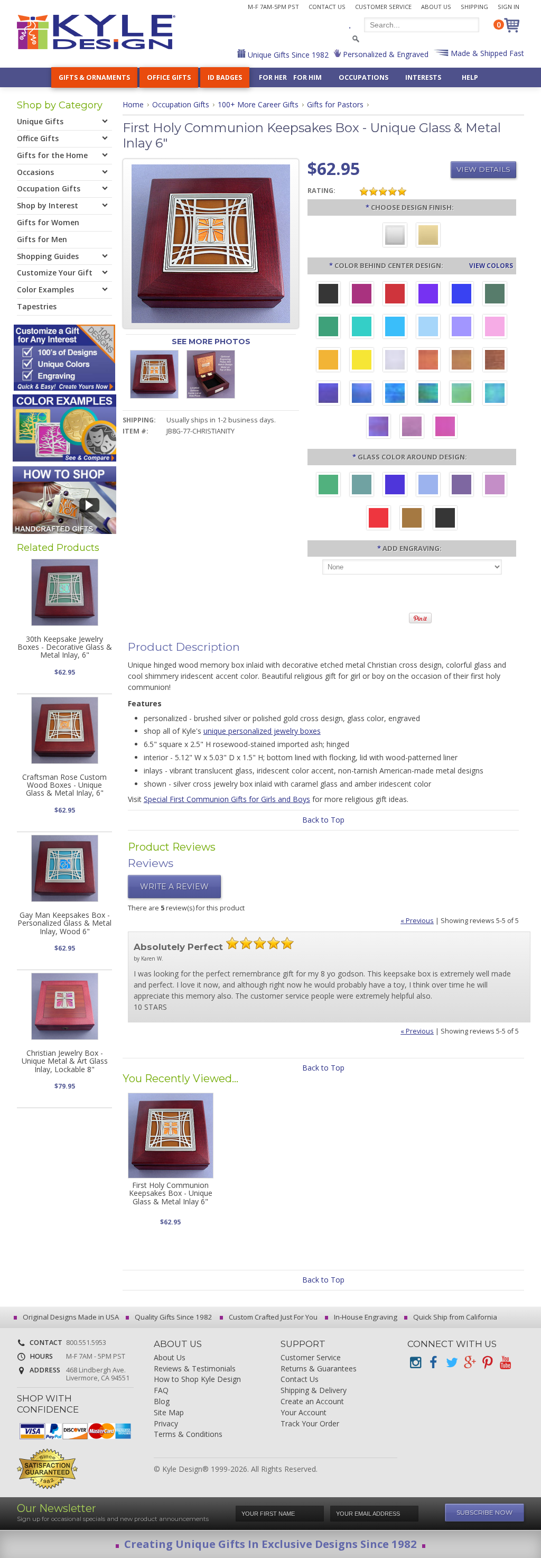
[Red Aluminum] (395, 295)
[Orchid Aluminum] (461, 328)
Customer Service (383, 7)
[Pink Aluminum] (495, 328)
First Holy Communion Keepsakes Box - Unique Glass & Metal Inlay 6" (170, 1193)
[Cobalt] (395, 486)
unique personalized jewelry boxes (262, 731)
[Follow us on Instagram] (415, 1362)
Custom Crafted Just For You (272, 1317)
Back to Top (323, 820)
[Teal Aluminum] (362, 328)
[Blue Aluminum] (461, 295)
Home (133, 104)
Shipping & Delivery (314, 1390)
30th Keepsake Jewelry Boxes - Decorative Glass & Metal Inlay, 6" (64, 647)
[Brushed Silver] (395, 236)
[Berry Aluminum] (362, 295)
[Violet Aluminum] (428, 295)
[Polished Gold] (428, 236)
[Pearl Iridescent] (395, 361)
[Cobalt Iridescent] (362, 394)
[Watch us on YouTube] (505, 1362)
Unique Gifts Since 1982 (287, 55)
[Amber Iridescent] (461, 361)
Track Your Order (310, 1423)
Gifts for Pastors (335, 104)
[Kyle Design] (96, 32)
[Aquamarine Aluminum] (428, 328)
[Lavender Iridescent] (412, 427)
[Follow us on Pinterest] (487, 1362)
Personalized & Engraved (384, 54)
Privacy (166, 1423)
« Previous (417, 920)
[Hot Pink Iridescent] (445, 427)
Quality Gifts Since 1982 (172, 1317)
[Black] (445, 519)
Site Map (169, 1412)
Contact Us (327, 7)
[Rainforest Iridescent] (428, 394)
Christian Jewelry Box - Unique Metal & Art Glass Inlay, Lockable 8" (65, 1061)
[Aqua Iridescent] (495, 394)
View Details (483, 169)
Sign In (508, 7)
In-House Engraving (364, 1317)
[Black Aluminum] (328, 295)
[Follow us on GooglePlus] (469, 1362)
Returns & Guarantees (319, 1369)
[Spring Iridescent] (461, 394)
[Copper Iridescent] (495, 361)
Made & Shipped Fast (486, 53)
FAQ (161, 1390)
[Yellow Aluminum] (362, 361)
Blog (162, 1401)
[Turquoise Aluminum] (395, 328)
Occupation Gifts (180, 104)
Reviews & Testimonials (195, 1369)
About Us (436, 7)
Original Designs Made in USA (70, 1317)
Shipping (474, 7)
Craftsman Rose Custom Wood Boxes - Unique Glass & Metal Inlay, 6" (64, 785)
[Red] (378, 519)
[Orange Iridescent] (428, 361)
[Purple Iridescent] (378, 427)
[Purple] (461, 486)
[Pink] (495, 486)
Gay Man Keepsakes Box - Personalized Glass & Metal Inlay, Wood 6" (64, 923)
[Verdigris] (362, 486)
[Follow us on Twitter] (451, 1362)
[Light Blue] (428, 486)
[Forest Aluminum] (495, 295)
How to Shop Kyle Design (197, 1379)
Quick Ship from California (454, 1317)
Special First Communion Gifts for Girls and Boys (227, 799)
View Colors (491, 265)
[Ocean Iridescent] (395, 394)
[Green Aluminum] (328, 328)
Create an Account (312, 1401)
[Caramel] (412, 519)
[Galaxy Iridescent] (328, 394)
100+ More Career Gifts (258, 104)
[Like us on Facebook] (433, 1362)
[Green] (328, 486)
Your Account (304, 1412)
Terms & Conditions (188, 1434)
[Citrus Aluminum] (328, 361)
